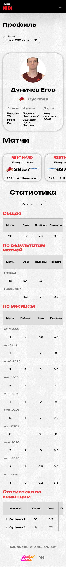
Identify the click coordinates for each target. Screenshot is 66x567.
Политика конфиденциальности (33, 547)
